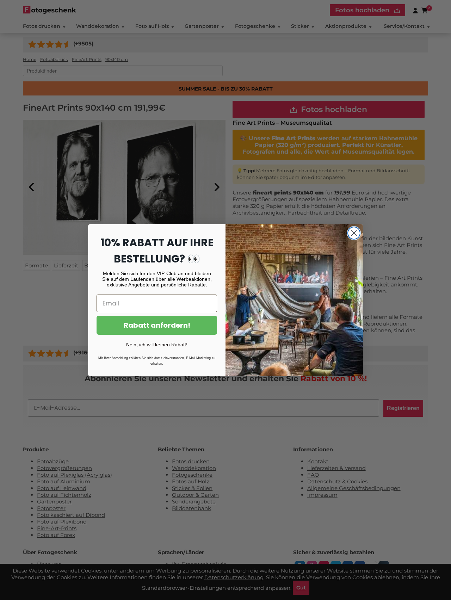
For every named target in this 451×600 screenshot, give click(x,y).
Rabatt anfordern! (157, 325)
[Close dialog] (354, 233)
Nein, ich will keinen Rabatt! (156, 344)
